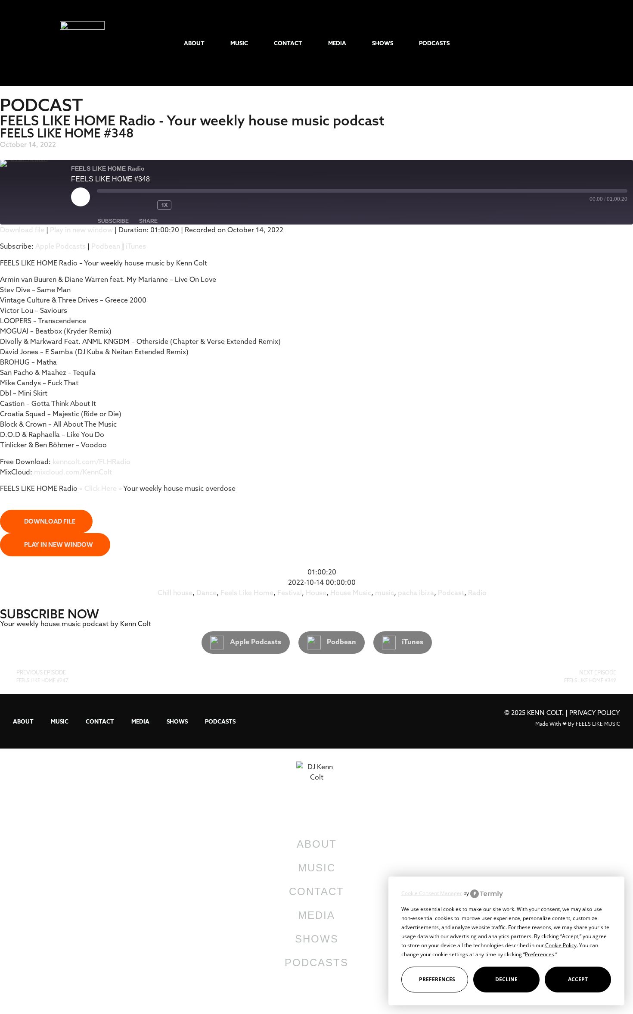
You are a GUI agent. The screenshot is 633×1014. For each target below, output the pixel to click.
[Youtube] (571, 42)
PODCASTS (434, 43)
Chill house (175, 592)
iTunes (136, 246)
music (384, 592)
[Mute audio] (114, 205)
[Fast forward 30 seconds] (193, 205)
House (316, 592)
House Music (350, 592)
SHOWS (382, 43)
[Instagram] (529, 42)
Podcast (451, 592)
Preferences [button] (539, 954)
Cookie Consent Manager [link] (431, 893)
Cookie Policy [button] (561, 945)
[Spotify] (550, 42)
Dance (206, 592)
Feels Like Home (246, 592)
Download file (22, 229)
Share (148, 221)
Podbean (105, 246)
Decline (506, 979)
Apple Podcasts (60, 246)
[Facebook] (592, 42)
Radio (477, 592)
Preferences (437, 979)
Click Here (101, 488)
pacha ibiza (416, 592)
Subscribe (113, 221)
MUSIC (239, 43)
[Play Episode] (80, 196)
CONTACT (288, 43)
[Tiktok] (508, 42)
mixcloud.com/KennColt (73, 472)
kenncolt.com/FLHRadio (91, 461)
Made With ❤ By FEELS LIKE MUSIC (577, 724)
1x (164, 205)
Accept (578, 979)
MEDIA (337, 43)
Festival (289, 592)
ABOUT (194, 43)
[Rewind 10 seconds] (144, 205)
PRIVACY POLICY (594, 712)
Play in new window (81, 229)
